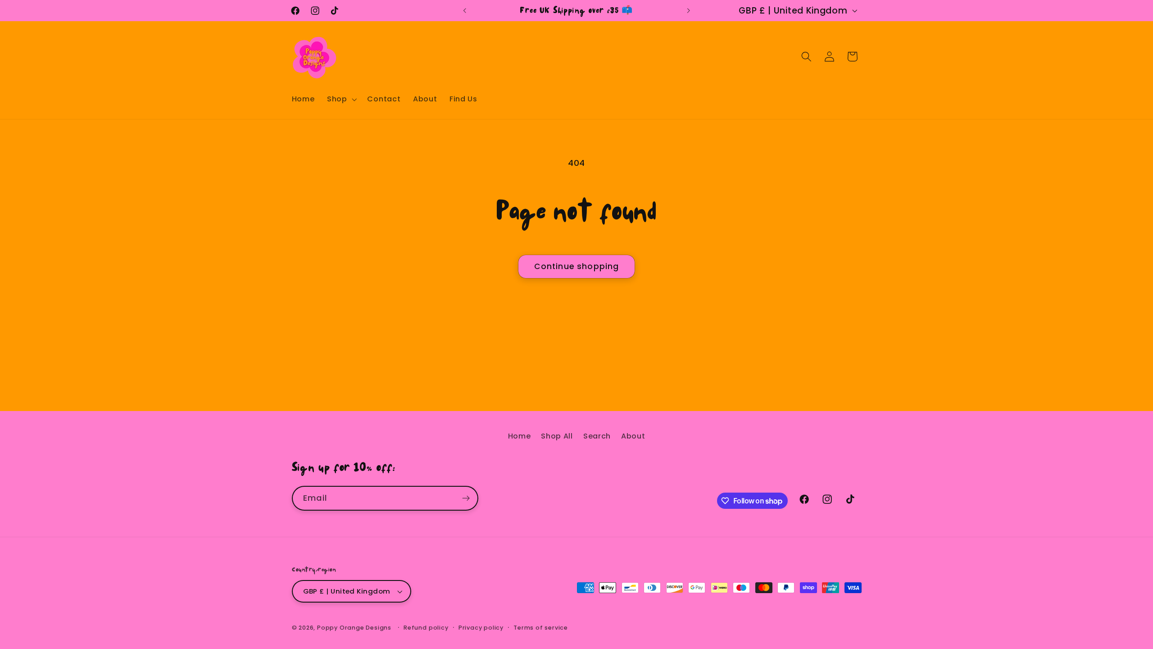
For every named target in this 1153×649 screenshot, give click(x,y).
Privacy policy (481, 627)
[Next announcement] (688, 11)
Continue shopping (576, 266)
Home (519, 436)
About (633, 436)
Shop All (557, 436)
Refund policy (426, 627)
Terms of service (540, 627)
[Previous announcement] (465, 11)
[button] (341, 99)
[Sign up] (465, 498)
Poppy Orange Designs (354, 627)
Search (597, 436)
